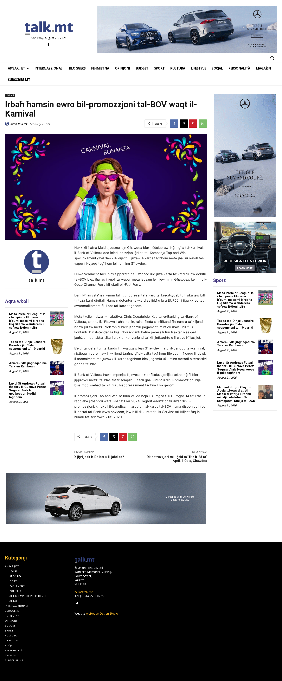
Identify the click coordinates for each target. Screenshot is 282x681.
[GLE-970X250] (187, 29)
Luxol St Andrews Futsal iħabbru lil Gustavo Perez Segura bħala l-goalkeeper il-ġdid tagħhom (27, 390)
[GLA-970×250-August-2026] (106, 498)
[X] (184, 123)
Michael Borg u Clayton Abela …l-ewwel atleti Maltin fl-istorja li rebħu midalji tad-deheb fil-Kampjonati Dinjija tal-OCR (236, 394)
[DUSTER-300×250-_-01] (245, 247)
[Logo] (49, 28)
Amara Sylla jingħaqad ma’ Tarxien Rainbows (28, 364)
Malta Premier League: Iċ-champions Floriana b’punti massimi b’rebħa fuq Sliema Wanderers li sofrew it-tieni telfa (28, 320)
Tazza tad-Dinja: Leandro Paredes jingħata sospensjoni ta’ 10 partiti (27, 345)
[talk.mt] (7, 124)
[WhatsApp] (203, 123)
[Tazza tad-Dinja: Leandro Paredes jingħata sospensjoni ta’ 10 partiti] (57, 346)
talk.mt (22, 124)
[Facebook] (48, 44)
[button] (272, 58)
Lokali (10, 95)
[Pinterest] (193, 123)
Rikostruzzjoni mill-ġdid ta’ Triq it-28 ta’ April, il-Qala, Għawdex (177, 459)
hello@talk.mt (84, 592)
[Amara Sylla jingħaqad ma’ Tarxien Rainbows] (57, 368)
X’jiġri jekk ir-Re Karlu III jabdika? (99, 457)
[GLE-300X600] (245, 155)
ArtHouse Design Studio (102, 613)
